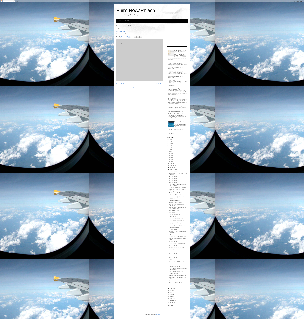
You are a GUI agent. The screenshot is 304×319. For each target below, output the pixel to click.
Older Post (159, 84)
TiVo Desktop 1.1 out (174, 210)
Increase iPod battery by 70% (176, 218)
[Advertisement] (176, 35)
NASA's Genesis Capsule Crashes (177, 247)
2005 (169, 159)
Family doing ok (172, 216)
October (172, 167)
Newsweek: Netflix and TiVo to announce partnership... (176, 265)
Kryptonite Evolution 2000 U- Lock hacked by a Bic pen (177, 226)
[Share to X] (138, 37)
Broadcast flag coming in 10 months (177, 236)
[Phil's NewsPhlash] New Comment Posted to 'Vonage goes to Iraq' (176, 62)
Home (119, 20)
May (171, 294)
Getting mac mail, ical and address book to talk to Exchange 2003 (180, 52)
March (171, 298)
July (171, 290)
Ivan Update (172, 212)
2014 (169, 141)
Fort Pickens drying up (174, 200)
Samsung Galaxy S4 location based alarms (179, 122)
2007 (169, 155)
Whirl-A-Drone (172, 249)
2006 (169, 157)
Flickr (170, 255)
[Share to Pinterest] (141, 37)
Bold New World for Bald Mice (176, 271)
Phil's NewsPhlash (135, 10)
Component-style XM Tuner (175, 202)
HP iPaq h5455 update (174, 286)
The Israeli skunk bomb (174, 192)
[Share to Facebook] (139, 37)
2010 (169, 149)
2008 (169, 153)
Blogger (158, 314)
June (171, 292)
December (172, 163)
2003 (169, 305)
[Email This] (135, 37)
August (171, 288)
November (172, 165)
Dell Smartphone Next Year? (175, 259)
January (172, 302)
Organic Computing (173, 273)
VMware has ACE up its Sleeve (176, 194)
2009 (169, 151)
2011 (169, 147)
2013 (169, 143)
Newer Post (120, 84)
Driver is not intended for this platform (176, 106)
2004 (169, 161)
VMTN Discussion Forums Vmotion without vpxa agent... (176, 97)
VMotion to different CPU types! (175, 113)
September (172, 169)
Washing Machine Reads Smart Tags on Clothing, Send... (177, 208)
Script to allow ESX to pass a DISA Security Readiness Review (176, 88)
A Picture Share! (172, 132)
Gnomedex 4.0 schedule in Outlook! (177, 187)
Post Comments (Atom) (128, 87)
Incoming (171, 251)
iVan (170, 234)
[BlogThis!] (136, 37)
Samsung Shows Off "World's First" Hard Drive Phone (177, 262)
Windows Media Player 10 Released (177, 275)
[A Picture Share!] (120, 31)
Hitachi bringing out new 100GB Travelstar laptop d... (176, 221)
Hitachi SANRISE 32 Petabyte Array (177, 243)
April (171, 296)
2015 (169, 139)
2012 (169, 145)
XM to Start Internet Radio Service (177, 224)
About (127, 20)
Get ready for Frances (174, 280)
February (172, 300)
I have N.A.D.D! (171, 80)
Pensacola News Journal (174, 214)
